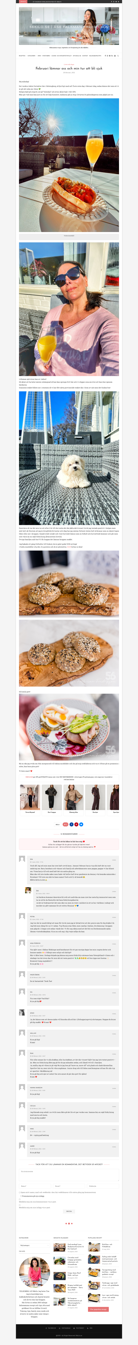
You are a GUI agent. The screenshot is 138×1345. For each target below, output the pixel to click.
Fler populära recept (98, 1309)
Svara (114, 860)
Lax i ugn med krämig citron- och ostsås (110, 1296)
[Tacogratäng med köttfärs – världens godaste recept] (94, 1273)
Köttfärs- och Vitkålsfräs (107, 1246)
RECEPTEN (22, 56)
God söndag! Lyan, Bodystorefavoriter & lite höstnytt (76, 1247)
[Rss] (118, 1)
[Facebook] (111, 1)
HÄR (69, 547)
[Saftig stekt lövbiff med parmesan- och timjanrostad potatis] (94, 1260)
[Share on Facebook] (72, 824)
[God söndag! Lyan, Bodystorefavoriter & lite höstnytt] (60, 1247)
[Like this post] (66, 824)
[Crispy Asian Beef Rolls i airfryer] (60, 1276)
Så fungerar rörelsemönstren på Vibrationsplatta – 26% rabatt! (75, 1302)
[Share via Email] (81, 824)
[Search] (118, 56)
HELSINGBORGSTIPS (95, 56)
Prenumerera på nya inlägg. (33, 1196)
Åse (37, 891)
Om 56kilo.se (77, 56)
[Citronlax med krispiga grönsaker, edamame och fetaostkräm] (60, 1261)
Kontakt (85, 56)
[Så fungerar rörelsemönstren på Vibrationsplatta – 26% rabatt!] (60, 1301)
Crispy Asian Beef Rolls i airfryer (74, 1274)
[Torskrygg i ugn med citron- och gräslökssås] (94, 1286)
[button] (29, 1)
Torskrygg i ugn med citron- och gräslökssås (110, 1284)
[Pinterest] (116, 1)
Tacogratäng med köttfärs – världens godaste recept (109, 1272)
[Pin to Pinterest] (76, 824)
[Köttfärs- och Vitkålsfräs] (94, 1247)
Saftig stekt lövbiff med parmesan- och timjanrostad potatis (109, 1259)
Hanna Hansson (36, 1087)
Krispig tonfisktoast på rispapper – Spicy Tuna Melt (75, 1288)
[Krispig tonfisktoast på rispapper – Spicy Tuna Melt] (60, 1288)
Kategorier (31, 56)
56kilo (35, 1291)
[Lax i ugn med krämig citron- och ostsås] (94, 1298)
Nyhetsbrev (46, 56)
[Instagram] (113, 1)
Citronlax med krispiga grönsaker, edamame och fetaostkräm (75, 1261)
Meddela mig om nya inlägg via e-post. (34, 1208)
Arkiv (39, 56)
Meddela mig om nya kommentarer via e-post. (37, 1202)
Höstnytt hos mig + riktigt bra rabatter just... (49, 2)
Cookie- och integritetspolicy (61, 56)
